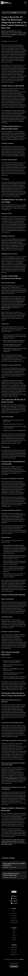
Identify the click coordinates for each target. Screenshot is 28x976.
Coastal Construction (12, 778)
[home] (6, 2)
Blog (14, 932)
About (14, 930)
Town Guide (4, 41)
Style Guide (14, 947)
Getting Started (14, 954)
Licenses (14, 952)
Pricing (14, 915)
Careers (14, 935)
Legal (14, 939)
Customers (14, 913)
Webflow (22, 959)
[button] (25, 2)
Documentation (14, 922)
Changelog (14, 949)
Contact (14, 937)
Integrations (14, 918)
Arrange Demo (14, 920)
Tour (14, 911)
